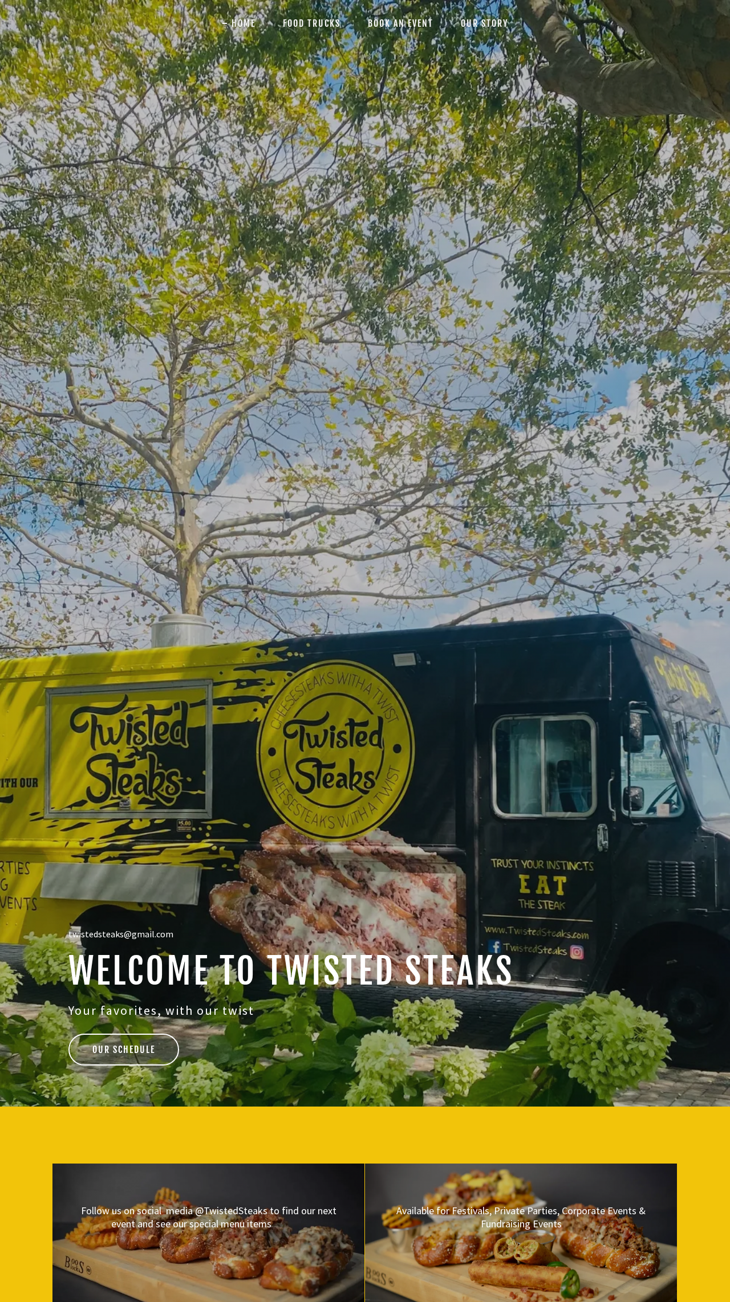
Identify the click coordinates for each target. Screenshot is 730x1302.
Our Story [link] (484, 23)
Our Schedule (123, 1049)
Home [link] (244, 23)
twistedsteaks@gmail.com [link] (120, 934)
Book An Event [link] (400, 23)
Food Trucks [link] (311, 23)
